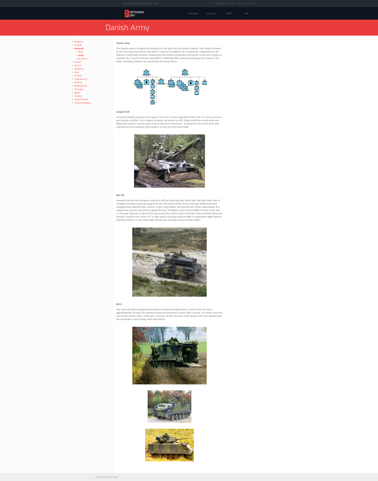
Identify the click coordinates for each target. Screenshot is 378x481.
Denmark (79, 48)
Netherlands (80, 86)
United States (81, 99)
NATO (229, 13)
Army (81, 55)
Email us (250, 3)
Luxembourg (80, 79)
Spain (77, 92)
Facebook (220, 3)
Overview (193, 13)
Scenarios (211, 13)
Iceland (78, 75)
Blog (240, 3)
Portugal (78, 89)
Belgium (78, 41)
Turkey (78, 96)
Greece (77, 65)
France (77, 62)
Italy (76, 72)
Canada (78, 45)
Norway (78, 82)
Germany (79, 69)
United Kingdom (82, 103)
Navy (80, 52)
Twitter (232, 3)
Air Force (82, 58)
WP (247, 13)
